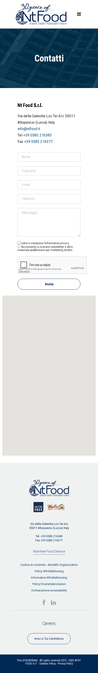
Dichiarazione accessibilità (49, 590)
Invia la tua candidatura (49, 638)
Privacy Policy (65, 663)
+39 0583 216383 (37, 135)
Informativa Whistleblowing (49, 577)
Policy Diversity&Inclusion (49, 584)
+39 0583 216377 (38, 141)
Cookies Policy (47, 663)
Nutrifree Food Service (49, 551)
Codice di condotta (33, 564)
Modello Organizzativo (63, 564)
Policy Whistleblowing (49, 571)
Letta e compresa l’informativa (45, 243)
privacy (64, 243)
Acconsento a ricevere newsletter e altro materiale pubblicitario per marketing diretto (45, 248)
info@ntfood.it (29, 129)
